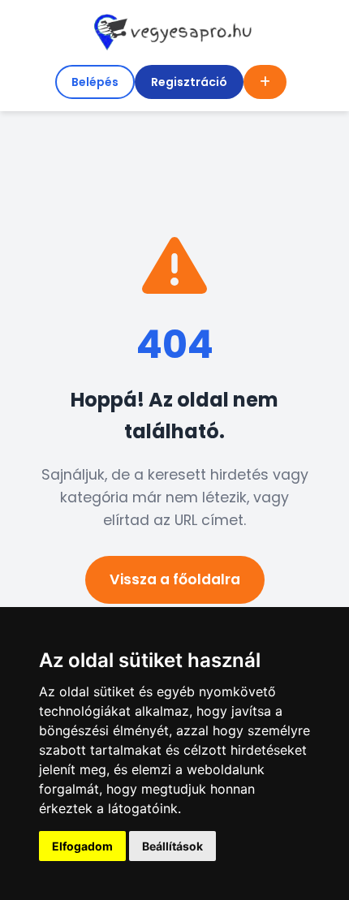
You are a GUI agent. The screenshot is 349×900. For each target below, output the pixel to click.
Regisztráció (189, 82)
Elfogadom (82, 846)
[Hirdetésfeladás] (265, 82)
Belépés (94, 82)
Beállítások (172, 846)
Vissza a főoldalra (175, 579)
